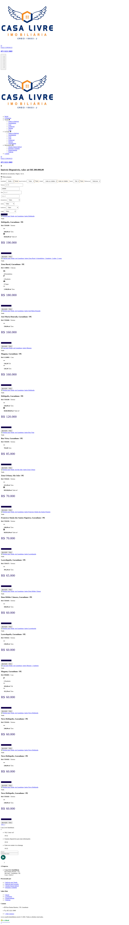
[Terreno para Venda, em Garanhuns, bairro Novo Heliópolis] (19, 713)
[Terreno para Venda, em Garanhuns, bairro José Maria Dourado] (20, 311)
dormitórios (4, 200)
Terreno (10, 128)
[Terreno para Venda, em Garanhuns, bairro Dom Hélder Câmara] (21, 591)
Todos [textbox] (36, 181)
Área (2, 192)
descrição (4, 256)
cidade (41, 181)
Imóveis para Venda (11, 882)
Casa (9, 125)
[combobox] (16, 181)
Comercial (11, 126)
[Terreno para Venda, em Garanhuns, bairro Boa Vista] (17, 432)
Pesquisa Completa (14, 148)
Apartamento (12, 123)
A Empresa (8, 118)
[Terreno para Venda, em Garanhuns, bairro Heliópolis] (17, 216)
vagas (2, 211)
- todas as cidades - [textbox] (63, 181)
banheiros (3, 207)
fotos (10, 256)
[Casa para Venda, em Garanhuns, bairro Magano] (16, 348)
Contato (7, 153)
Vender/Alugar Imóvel (15, 147)
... (3, 824)
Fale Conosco (9, 914)
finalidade (3, 181)
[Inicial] (27, 44)
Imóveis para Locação (12, 884)
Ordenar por (87, 181)
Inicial (6, 116)
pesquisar (4, 214)
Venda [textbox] (16, 181)
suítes (2, 203)
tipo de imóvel (23, 181)
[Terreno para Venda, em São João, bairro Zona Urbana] (18, 469)
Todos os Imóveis (13, 121)
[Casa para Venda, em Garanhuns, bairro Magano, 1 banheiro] (20, 665)
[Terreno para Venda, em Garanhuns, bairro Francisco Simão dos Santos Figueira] (25, 512)
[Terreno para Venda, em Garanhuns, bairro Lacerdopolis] (18, 554)
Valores (3, 185)
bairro (71, 181)
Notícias (10, 152)
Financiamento (12, 150)
